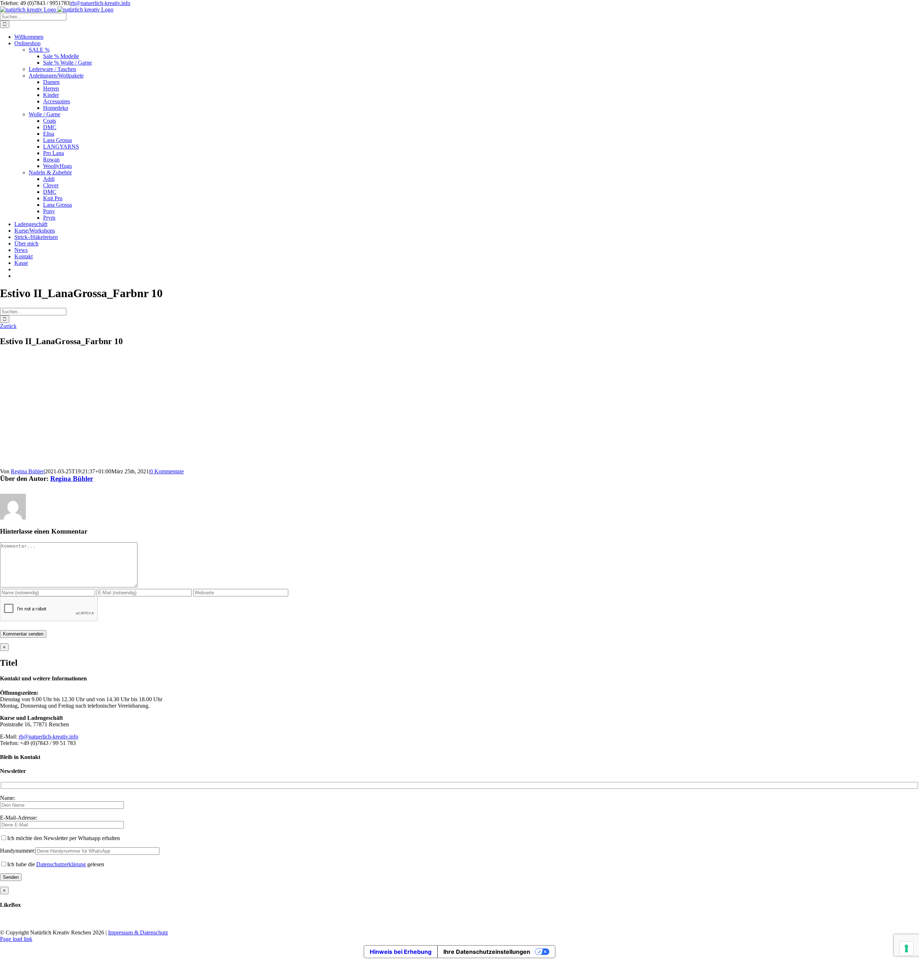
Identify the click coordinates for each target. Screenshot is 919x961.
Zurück (8, 326)
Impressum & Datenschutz (138, 932)
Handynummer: (18, 851)
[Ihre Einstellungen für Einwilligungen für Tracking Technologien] (906, 948)
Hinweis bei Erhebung (400, 951)
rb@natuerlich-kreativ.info (100, 3)
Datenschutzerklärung (61, 864)
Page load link (16, 939)
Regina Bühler (27, 471)
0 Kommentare (167, 471)
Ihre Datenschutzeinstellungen (486, 951)
